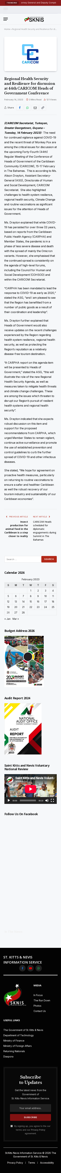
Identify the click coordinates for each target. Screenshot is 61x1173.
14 (23, 601)
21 (23, 607)
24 (45, 607)
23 (38, 607)
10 (45, 596)
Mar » (16, 618)
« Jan (7, 618)
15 (31, 601)
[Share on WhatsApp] (27, 107)
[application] (30, 789)
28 (23, 612)
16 (38, 601)
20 (15, 607)
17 (45, 601)
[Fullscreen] (52, 800)
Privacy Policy (38, 1130)
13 (16, 601)
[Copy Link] (42, 107)
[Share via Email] (35, 107)
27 (15, 612)
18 (53, 601)
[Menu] (5, 9)
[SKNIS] (34, 19)
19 (8, 607)
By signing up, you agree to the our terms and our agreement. (32, 1130)
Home (7, 29)
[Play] (9, 800)
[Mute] (47, 800)
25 (53, 607)
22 (30, 607)
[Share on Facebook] (19, 107)
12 (8, 601)
